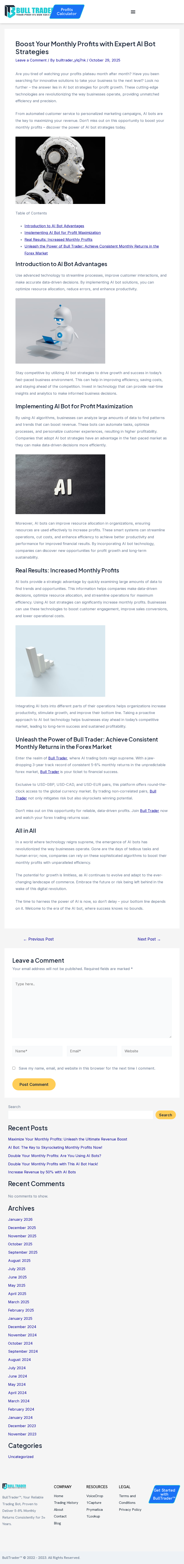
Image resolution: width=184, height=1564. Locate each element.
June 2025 (17, 1277)
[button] (133, 11)
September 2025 (22, 1252)
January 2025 (20, 1318)
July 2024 (17, 1368)
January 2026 (20, 1219)
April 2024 (17, 1392)
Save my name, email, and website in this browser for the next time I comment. (87, 1068)
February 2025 (21, 1310)
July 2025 (16, 1269)
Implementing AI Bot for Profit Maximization (62, 232)
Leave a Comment (31, 60)
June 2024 (17, 1376)
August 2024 (19, 1359)
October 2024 (20, 1343)
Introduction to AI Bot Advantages (54, 226)
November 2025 (22, 1236)
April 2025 (17, 1293)
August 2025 (19, 1260)
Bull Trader (57, 758)
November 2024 (22, 1335)
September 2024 (23, 1351)
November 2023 (22, 1434)
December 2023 (22, 1426)
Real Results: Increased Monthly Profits (58, 239)
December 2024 (22, 1327)
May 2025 (16, 1285)
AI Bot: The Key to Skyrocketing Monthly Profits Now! (55, 1147)
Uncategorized (20, 1456)
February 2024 (21, 1409)
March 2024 (19, 1401)
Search (14, 1106)
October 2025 (20, 1244)
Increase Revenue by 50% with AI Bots (42, 1172)
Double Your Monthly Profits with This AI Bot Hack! (53, 1164)
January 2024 (20, 1417)
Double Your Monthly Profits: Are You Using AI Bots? (54, 1155)
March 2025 (18, 1302)
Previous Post (38, 939)
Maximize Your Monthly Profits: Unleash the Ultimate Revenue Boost (67, 1139)
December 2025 (22, 1227)
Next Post (149, 939)
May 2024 (17, 1384)
